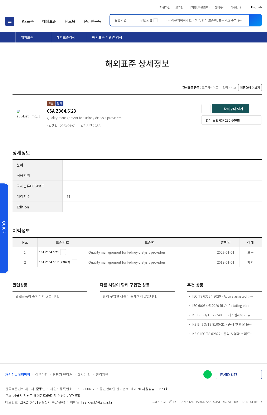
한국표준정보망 (29, 7)
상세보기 (63, 252)
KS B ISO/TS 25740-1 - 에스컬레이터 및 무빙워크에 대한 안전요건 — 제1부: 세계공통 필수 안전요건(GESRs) (223, 314)
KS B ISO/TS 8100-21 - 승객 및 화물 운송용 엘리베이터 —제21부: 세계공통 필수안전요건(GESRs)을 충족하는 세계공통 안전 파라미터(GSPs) (223, 324)
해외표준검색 (66, 37)
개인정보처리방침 (17, 374)
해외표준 (49, 21)
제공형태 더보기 (250, 87)
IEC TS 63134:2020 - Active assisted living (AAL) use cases (223, 296)
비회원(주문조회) (199, 7)
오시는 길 (84, 374)
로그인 (179, 7)
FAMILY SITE (229, 374)
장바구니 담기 (233, 108)
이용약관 (41, 374)
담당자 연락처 (62, 374)
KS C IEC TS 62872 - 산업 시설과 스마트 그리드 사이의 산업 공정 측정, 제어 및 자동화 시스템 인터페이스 (223, 333)
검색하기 (255, 20)
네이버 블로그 (207, 374)
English (256, 7)
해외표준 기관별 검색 (107, 37)
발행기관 (120, 19)
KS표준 (28, 21)
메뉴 (9, 21)
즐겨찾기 (205, 108)
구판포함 (146, 19)
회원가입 (165, 7)
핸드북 (70, 21)
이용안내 (235, 7)
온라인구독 (92, 21)
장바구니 (220, 7)
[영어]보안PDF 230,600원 (222, 120)
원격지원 (102, 374)
